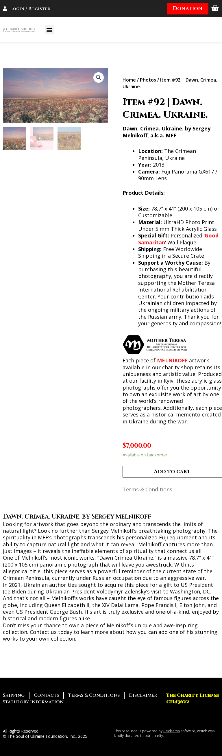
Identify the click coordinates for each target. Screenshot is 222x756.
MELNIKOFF (172, 360)
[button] (49, 29)
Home (129, 80)
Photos (148, 80)
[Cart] (215, 8)
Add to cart (172, 471)
